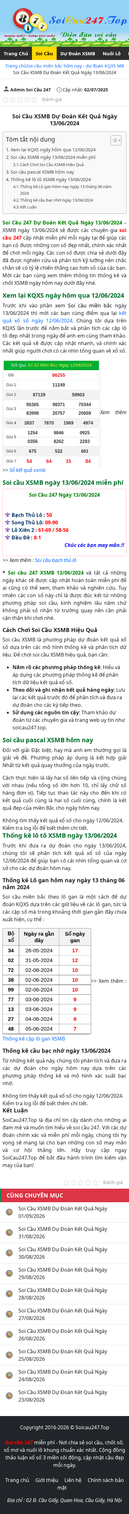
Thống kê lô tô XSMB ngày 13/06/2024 (51, 179)
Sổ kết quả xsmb (27, 470)
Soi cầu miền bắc (90, 305)
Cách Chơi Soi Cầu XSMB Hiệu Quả (52, 164)
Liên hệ (72, 1480)
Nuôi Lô (112, 53)
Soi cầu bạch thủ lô (55, 560)
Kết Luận (28, 207)
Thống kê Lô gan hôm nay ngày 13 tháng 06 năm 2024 (65, 190)
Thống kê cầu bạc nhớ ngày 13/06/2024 (56, 200)
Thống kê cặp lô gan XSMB (34, 1038)
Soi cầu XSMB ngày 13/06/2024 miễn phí (53, 157)
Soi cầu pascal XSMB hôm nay (42, 172)
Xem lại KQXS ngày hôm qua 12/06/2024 (53, 150)
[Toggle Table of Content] (113, 140)
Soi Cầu (44, 53)
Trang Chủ (16, 53)
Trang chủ (16, 66)
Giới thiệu (46, 1480)
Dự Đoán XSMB (77, 53)
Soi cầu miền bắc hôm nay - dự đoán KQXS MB (75, 66)
